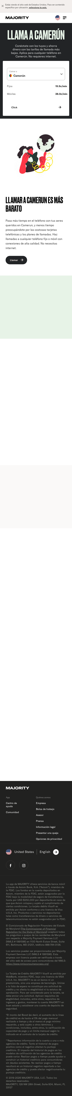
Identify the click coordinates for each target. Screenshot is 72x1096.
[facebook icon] (10, 865)
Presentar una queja (47, 833)
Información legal (45, 827)
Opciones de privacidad (49, 839)
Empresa (41, 803)
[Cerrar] (2, 6)
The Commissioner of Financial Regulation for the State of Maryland (31, 930)
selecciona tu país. (38, 7)
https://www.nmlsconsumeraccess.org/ (27, 963)
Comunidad (12, 812)
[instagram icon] (23, 865)
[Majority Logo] (17, 17)
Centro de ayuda (11, 805)
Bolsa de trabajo (45, 809)
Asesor (40, 815)
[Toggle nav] (64, 17)
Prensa (40, 821)
